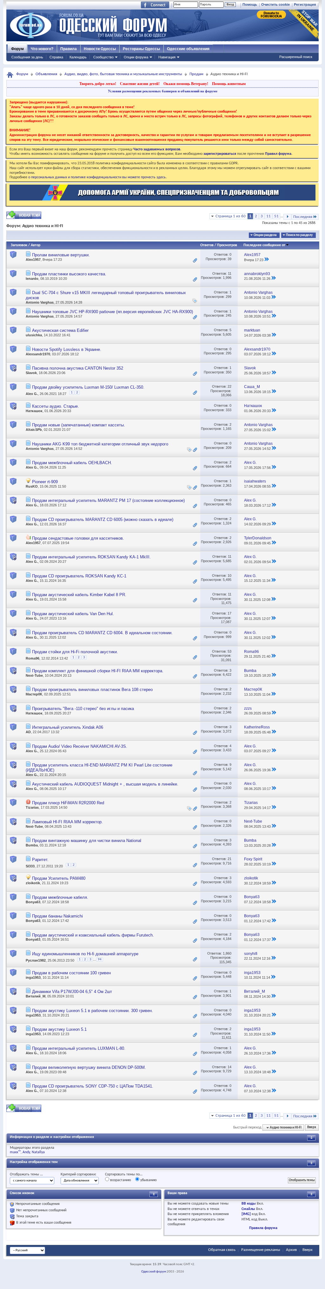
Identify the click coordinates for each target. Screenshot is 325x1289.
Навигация (167, 57)
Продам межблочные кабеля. (60, 897)
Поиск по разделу (299, 235)
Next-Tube (34, 675)
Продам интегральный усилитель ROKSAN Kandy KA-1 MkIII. (91, 557)
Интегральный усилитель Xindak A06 (67, 727)
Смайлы (248, 1209)
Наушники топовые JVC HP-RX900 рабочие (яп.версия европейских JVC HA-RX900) (112, 311)
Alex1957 (33, 259)
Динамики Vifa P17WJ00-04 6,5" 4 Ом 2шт (72, 991)
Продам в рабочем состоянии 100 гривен (71, 972)
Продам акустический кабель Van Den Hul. (73, 613)
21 (229, 859)
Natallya (38, 1152)
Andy (26, 1152)
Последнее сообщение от (264, 245)
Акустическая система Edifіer (60, 330)
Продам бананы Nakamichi (57, 916)
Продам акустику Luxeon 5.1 (59, 1029)
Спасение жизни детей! (140, 84)
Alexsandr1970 (38, 354)
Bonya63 (33, 902)
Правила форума (263, 1228)
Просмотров (227, 245)
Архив (291, 1250)
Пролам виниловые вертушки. (61, 255)
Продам (196, 74)
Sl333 (30, 866)
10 (229, 575)
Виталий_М (35, 996)
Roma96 (32, 658)
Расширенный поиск (295, 57)
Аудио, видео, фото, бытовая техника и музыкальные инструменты (123, 74)
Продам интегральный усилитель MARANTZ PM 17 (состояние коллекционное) (108, 500)
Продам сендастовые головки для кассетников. (78, 538)
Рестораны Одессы (141, 49)
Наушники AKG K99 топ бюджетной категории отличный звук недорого (100, 444)
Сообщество (103, 57)
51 (276, 216)
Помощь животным (229, 84)
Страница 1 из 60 (231, 216)
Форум (17, 49)
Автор (35, 245)
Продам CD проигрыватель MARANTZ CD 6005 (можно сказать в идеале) (102, 519)
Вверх (311, 1127)
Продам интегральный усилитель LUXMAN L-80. (78, 1048)
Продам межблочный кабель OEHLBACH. (72, 462)
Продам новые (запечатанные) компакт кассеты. (78, 425)
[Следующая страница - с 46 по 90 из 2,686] (287, 217)
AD (28, 732)
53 (229, 651)
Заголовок (19, 245)
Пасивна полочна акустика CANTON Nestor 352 (77, 368)
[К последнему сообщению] (266, 260)
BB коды (249, 1204)
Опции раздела (265, 235)
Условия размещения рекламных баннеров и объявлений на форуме (162, 91)
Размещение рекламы (260, 1250)
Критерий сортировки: (78, 1174)
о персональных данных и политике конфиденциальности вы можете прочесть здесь (97, 177)
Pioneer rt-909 (45, 481)
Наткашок (34, 411)
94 (100, 959)
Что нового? (42, 49)
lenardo (32, 278)
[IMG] (246, 1214)
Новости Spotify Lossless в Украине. (66, 349)
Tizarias (32, 807)
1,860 (227, 953)
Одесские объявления (188, 49)
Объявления (46, 74)
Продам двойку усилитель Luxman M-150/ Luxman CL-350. (88, 387)
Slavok (31, 373)
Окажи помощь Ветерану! (185, 84)
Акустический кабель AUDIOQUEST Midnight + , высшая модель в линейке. (105, 784)
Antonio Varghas (40, 302)
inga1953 (33, 977)
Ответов (207, 245)
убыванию (148, 1180)
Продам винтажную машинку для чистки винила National (86, 840)
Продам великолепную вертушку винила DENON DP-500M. (89, 1067)
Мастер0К (34, 694)
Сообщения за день (27, 57)
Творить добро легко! (97, 84)
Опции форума (136, 57)
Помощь (249, 4)
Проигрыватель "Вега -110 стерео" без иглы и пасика (83, 708)
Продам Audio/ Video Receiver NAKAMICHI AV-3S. (79, 746)
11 (268, 216)
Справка (56, 57)
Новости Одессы (100, 49)
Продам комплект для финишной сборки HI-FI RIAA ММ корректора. (97, 670)
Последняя (302, 217)
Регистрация (305, 4)
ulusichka (34, 335)
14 (229, 1067)
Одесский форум (153, 1271)
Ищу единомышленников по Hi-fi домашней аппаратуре (85, 953)
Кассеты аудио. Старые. (55, 406)
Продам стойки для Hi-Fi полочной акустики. (75, 651)
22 (229, 386)
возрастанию (120, 1180)
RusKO (32, 486)
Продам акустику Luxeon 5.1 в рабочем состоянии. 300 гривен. (92, 1010)
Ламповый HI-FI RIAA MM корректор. (67, 821)
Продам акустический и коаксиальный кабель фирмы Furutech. (93, 935)
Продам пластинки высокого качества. (69, 274)
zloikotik (33, 883)
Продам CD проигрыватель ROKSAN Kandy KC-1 (79, 576)
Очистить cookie (275, 4)
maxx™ (15, 1152)
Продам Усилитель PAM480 (58, 878)
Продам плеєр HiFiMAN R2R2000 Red (68, 802)
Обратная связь (221, 1250)
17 (229, 613)
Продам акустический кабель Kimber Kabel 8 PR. (79, 594)
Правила (68, 49)
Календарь (78, 57)
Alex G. (32, 393)
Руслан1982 (36, 960)
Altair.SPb (34, 429)
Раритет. (40, 859)
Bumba (32, 845)
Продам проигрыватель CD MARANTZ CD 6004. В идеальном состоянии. (102, 632)
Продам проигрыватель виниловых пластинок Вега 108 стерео (92, 689)
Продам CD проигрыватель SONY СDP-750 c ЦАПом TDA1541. (92, 1086)
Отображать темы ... (26, 1174)
